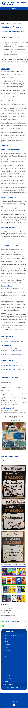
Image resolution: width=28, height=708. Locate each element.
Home (2, 23)
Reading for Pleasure (17, 23)
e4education (19, 698)
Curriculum (8, 23)
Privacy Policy (14, 701)
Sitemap (24, 699)
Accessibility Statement (16, 699)
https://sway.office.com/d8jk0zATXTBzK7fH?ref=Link (12, 341)
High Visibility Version (6, 699)
